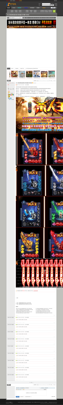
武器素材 (27, 10)
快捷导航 (53, 7)
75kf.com (11, 403)
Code (22, 389)
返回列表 (35, 80)
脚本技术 (44, 7)
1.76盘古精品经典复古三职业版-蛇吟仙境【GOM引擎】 (43, 310)
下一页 (54, 80)
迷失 (31, 17)
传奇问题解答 (46, 11)
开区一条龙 (52, 17)
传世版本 (16, 10)
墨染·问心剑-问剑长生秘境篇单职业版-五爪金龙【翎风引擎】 (24, 308)
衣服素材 (31, 10)
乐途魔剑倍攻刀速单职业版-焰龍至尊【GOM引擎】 (23, 310)
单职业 (34, 17)
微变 (41, 17)
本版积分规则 (53, 396)
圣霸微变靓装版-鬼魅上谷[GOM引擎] (25, 302)
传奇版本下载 (22, 68)
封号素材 (27, 11)
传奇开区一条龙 (20, 402)
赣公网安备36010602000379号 (53, 402)
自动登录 (52, 3)
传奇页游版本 (32, 7)
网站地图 (46, 402)
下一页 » (31, 382)
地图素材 (35, 11)
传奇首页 (8, 7)
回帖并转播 (21, 396)
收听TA (10, 99)
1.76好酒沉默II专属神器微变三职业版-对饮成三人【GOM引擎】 (44, 308)
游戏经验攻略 (50, 10)
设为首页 (11, 0)
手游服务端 (26, 7)
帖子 (20, 17)
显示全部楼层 (27, 317)
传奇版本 (12, 10)
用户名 (39, 3)
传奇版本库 (20, 7)
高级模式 (45, 389)
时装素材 (35, 10)
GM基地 (10, 402)
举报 (54, 315)
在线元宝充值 (17, 0)
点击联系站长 (8, 0)
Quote (21, 389)
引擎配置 (16, 11)
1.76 (28, 17)
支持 (20, 322)
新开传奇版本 (42, 11)
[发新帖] (9, 80)
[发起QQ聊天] (10, 98)
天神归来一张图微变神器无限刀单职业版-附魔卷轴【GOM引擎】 (24, 309)
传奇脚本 (20, 10)
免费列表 (54, 11)
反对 (23, 322)
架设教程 (38, 7)
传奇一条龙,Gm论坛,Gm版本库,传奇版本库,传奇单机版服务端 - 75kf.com (9, 68)
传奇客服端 (42, 10)
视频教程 (12, 11)
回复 (17, 315)
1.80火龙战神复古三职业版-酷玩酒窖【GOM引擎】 (42, 309)
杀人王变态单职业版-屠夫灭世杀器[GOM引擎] (32, 68)
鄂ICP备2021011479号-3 (40, 402)
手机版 (32, 402)
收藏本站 (14, 0)
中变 (43, 17)
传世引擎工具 (46, 10)
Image (18, 389)
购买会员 (20, 0)
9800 (8, 88)
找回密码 (56, 3)
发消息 (13, 99)
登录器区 (20, 11)
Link (20, 389)
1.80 (30, 17)
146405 (12, 93)
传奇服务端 (45, 17)
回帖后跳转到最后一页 (28, 396)
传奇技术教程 (50, 11)
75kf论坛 (13, 7)
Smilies (23, 389)
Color (17, 389)
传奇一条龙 (36, 17)
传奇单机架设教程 (28, 402)
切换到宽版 (55, 0)
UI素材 (31, 11)
